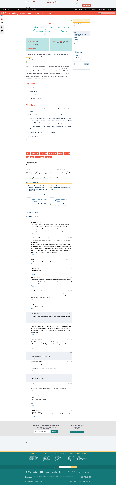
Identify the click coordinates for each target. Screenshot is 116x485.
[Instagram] (90, 477)
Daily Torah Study (58, 457)
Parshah (69, 459)
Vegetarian (35, 153)
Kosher (69, 458)
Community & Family (33, 458)
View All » (53, 189)
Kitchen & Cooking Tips (47, 13)
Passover (51, 66)
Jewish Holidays (71, 455)
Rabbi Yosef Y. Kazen (49, 477)
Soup (32, 17)
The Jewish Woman (46, 456)
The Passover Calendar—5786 (39, 203)
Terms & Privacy (82, 481)
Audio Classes (54, 472)
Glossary (56, 460)
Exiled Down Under (61, 169)
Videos (29, 13)
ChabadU (48, 472)
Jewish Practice (32, 455)
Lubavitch (48, 476)
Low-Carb (43, 153)
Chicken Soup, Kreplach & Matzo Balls (44, 17)
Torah (58, 477)
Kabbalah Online (46, 460)
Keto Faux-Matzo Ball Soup (57, 185)
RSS (56, 461)
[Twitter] (85, 477)
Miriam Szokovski (50, 34)
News (61, 472)
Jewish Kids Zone (46, 459)
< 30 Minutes (40, 157)
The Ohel (79, 457)
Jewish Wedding (71, 456)
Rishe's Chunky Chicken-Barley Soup (37, 185)
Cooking (67, 472)
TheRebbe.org (45, 463)
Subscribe (54, 431)
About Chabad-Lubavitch (82, 455)
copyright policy (44, 178)
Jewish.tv (41, 472)
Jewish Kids (87, 472)
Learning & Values (32, 456)
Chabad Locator (80, 459)
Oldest (38, 216)
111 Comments (34, 207)
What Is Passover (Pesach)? (38, 198)
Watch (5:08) (57, 205)
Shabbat (69, 457)
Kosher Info (36, 13)
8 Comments (63, 205)
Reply (32, 233)
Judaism (60, 477)
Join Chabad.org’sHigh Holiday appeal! (52, 1)
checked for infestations (38, 173)
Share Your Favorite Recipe (77, 431)
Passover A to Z (58, 198)
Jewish (65, 477)
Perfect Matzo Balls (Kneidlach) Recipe (60, 187)
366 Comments (35, 201)
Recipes (22, 13)
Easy (32, 157)
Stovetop (48, 157)
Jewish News (45, 457)
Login (77, 9)
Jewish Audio (70, 461)
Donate (105, 9)
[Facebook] (82, 477)
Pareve (60, 153)
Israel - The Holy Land (47, 461)
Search (56, 459)
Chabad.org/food (66, 170)
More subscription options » (79, 67)
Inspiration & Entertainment (34, 457)
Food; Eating (78, 59)
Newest (35, 216)
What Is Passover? (59, 203)
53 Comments (57, 201)
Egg (28, 157)
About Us (75, 481)
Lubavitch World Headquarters (69, 476)
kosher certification (57, 172)
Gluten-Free (52, 153)
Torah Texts (74, 472)
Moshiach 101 (45, 458)
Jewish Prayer (70, 460)
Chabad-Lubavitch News (82, 458)
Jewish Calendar (58, 456)
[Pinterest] (87, 477)
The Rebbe (79, 456)
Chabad (45, 476)
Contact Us (88, 481)
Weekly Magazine (32, 459)
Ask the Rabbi (88, 9)
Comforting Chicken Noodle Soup (36, 187)
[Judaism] (5, 9)
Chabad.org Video (46, 455)
